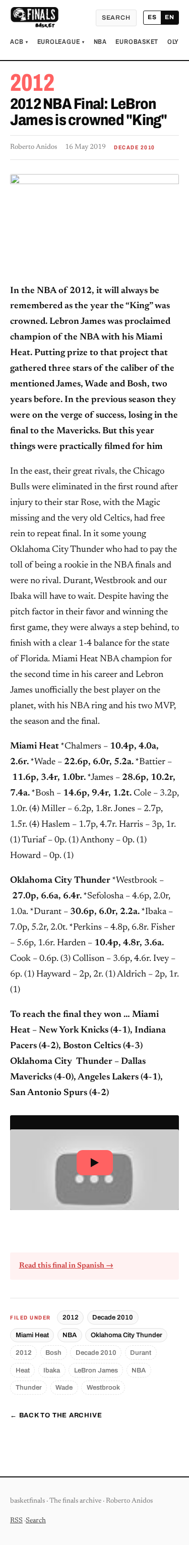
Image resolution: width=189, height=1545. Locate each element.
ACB (19, 41)
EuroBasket (136, 41)
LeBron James (96, 1370)
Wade (64, 1387)
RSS (16, 1520)
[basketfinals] (34, 17)
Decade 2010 (112, 1317)
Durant (140, 1352)
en (169, 17)
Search (116, 17)
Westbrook (103, 1387)
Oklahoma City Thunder (126, 1335)
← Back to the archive (56, 1415)
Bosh (53, 1352)
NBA (100, 41)
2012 (70, 1317)
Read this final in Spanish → (66, 1266)
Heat (23, 1370)
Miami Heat (32, 1335)
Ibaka (51, 1370)
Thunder (29, 1387)
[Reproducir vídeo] (94, 1162)
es (152, 17)
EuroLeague (61, 41)
